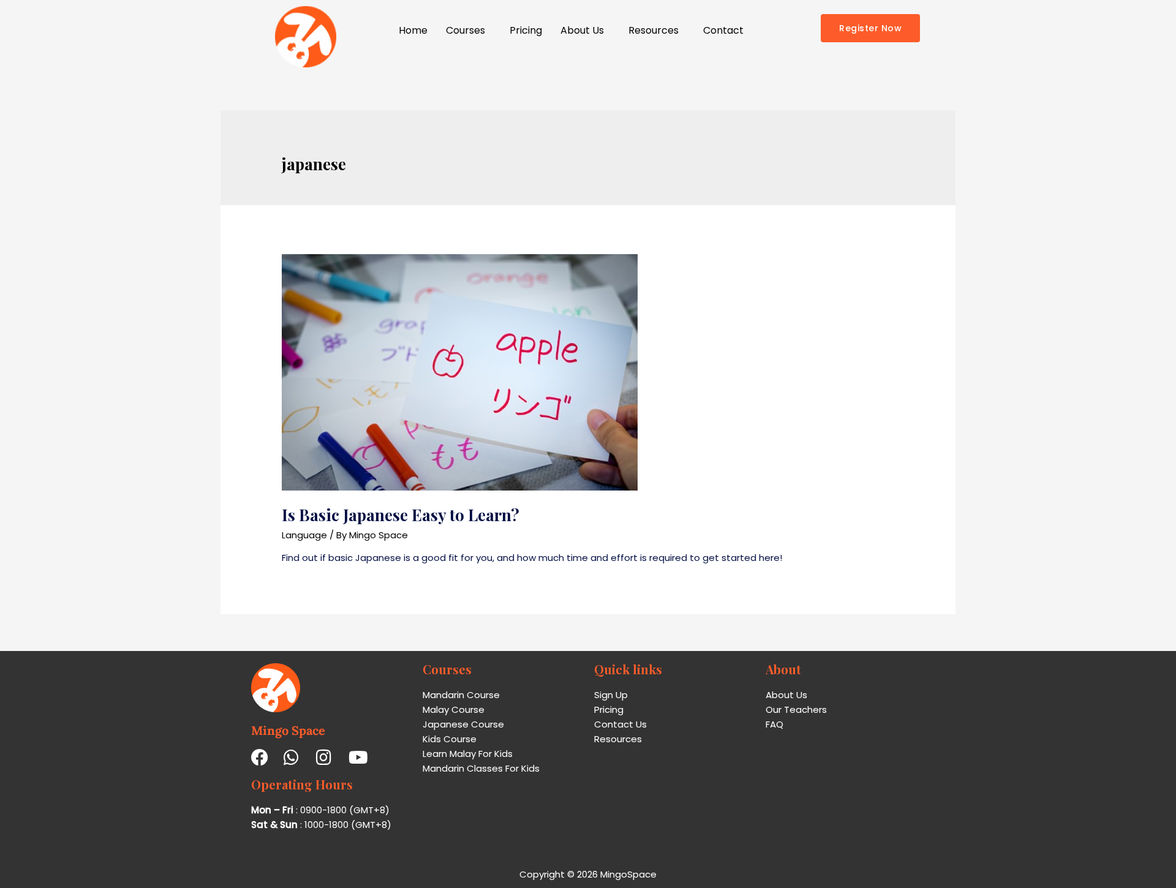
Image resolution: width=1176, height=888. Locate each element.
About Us (582, 30)
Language (304, 535)
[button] (468, 31)
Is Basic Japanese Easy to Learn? (400, 514)
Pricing (526, 30)
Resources (653, 30)
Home (413, 30)
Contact (723, 30)
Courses (465, 30)
